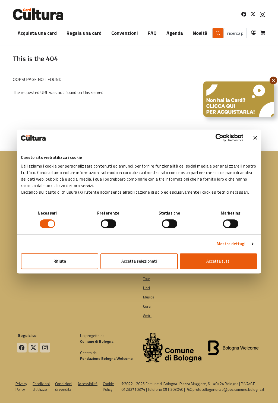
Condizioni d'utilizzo (41, 386)
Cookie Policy (108, 386)
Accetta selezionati (139, 261)
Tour (146, 279)
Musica (148, 297)
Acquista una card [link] (37, 33)
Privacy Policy (21, 386)
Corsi (147, 306)
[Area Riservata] (251, 33)
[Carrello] (260, 33)
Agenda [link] (174, 33)
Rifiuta (59, 261)
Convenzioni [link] (124, 33)
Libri (146, 288)
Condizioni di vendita (63, 386)
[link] (239, 14)
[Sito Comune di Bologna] (172, 347)
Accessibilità (87, 383)
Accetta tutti (218, 261)
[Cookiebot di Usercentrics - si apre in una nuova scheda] (219, 138)
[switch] (108, 223)
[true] (22, 347)
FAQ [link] (152, 33)
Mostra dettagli (232, 244)
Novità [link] (200, 33)
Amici (147, 315)
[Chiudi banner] (255, 138)
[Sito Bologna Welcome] (234, 347)
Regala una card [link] (84, 33)
